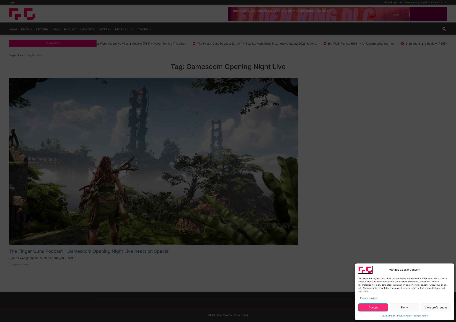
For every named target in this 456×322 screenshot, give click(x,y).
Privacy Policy (404, 315)
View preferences (435, 307)
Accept (373, 307)
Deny (404, 307)
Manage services (368, 298)
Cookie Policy (388, 315)
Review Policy (420, 315)
